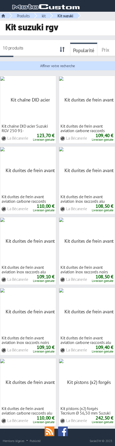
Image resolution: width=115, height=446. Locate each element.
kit (44, 15)
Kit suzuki (65, 15)
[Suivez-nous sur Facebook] (64, 430)
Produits (23, 15)
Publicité (35, 440)
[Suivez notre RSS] (51, 430)
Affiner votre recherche (57, 65)
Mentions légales (13, 440)
